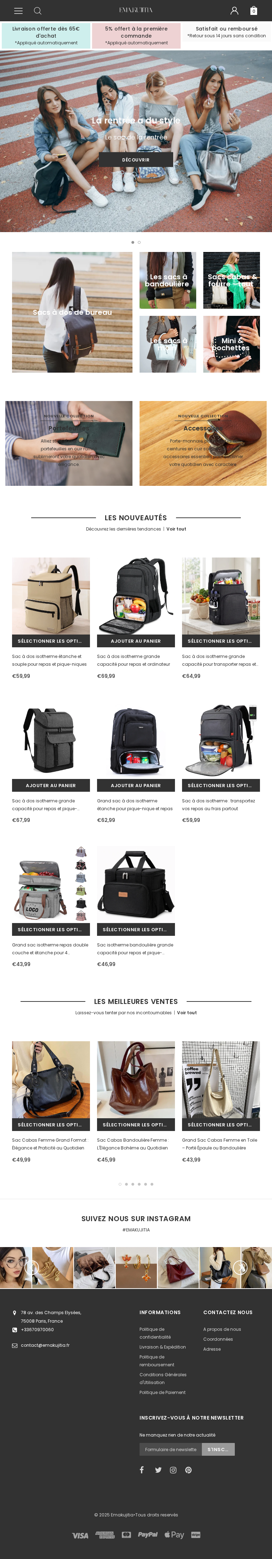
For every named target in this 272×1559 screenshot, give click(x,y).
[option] (46, 36)
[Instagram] (175, 1470)
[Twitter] (160, 1470)
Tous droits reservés (156, 1515)
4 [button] (139, 1184)
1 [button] (132, 242)
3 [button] (132, 1184)
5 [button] (145, 1184)
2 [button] (139, 242)
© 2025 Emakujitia (114, 1515)
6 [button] (152, 1184)
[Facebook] (145, 1470)
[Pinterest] (190, 1470)
